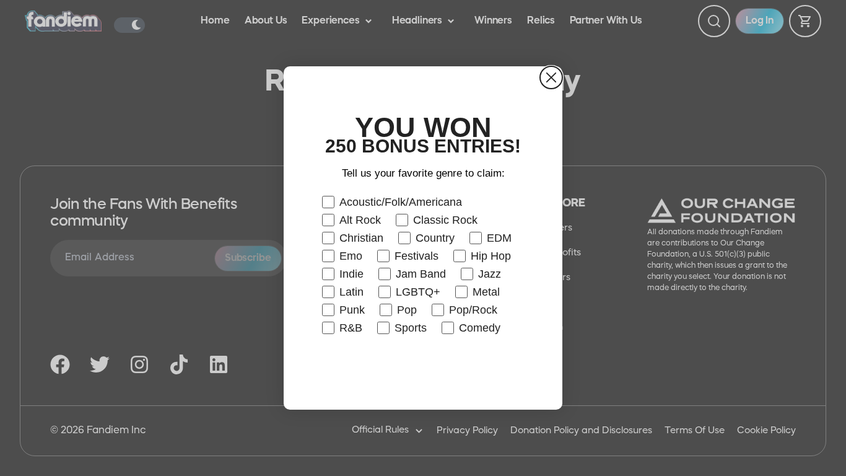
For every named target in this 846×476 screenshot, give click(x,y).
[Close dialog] (551, 77)
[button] (423, 369)
